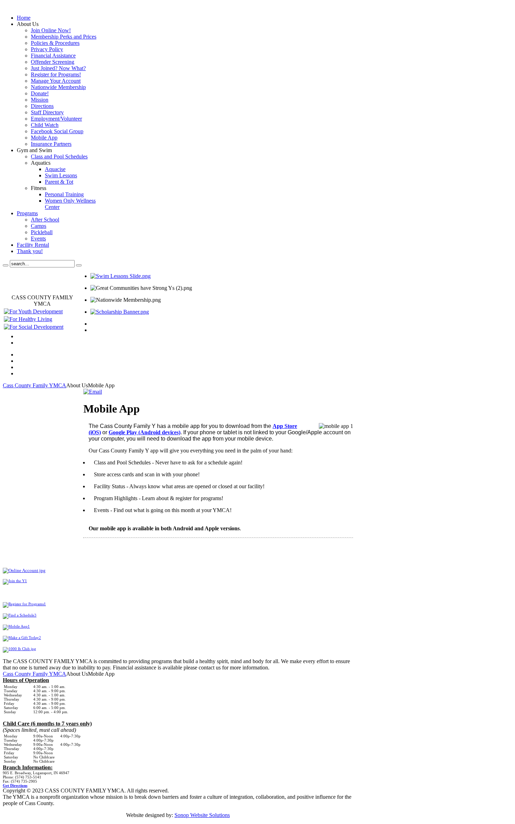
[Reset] (79, 265)
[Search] (5, 265)
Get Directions (15, 785)
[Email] (92, 392)
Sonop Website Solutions (202, 815)
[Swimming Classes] (120, 276)
